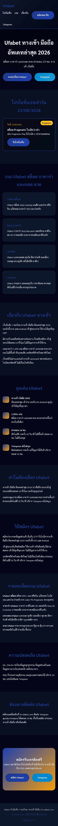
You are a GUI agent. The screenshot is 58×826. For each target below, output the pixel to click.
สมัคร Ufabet (17, 777)
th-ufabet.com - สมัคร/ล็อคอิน (24, 814)
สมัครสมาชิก (43, 15)
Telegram (7, 24)
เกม (16, 12)
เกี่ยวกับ (24, 12)
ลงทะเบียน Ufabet (17, 76)
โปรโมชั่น (7, 12)
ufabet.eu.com (29, 820)
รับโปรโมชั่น (18, 142)
